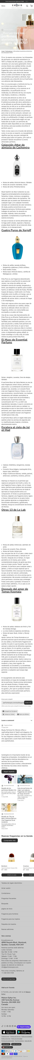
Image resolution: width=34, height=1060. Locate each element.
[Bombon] (11, 854)
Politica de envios (5, 1038)
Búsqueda (4, 903)
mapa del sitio (28, 1041)
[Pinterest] (10, 1026)
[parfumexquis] (17, 6)
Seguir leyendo (9, 771)
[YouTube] (15, 1026)
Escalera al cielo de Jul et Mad (15, 428)
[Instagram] (5, 1026)
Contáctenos (5, 893)
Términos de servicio (15, 1036)
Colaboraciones (5, 1036)
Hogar (3, 51)
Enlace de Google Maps (9, 979)
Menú (3, 6)
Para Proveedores (19, 1041)
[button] (11, 874)
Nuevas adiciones (7, 929)
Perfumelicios (8, 51)
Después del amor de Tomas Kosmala (14, 590)
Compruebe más (10, 840)
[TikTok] (2, 1026)
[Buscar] (26, 6)
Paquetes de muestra (8, 924)
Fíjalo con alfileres (24, 714)
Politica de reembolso (26, 1036)
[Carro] (31, 6)
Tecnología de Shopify (7, 1056)
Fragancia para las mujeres (10, 919)
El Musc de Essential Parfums (14, 341)
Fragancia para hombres (9, 914)
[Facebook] (7, 1026)
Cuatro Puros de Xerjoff (16, 230)
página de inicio (6, 909)
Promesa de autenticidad (7, 1041)
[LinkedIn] (12, 1026)
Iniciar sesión (5, 888)
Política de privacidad (16, 1038)
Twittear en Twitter (9, 714)
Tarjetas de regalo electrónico (11, 883)
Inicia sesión (6, 1044)
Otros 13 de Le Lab (13, 510)
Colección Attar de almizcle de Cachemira (15, 146)
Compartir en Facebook (10, 711)
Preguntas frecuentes (8, 898)
